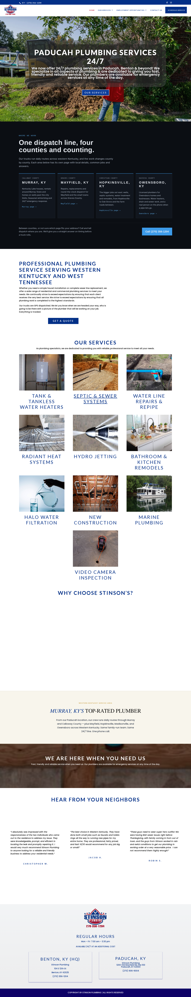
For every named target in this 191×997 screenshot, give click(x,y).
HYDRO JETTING (95, 456)
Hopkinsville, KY (114, 184)
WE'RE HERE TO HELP (95, 773)
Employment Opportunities (130, 10)
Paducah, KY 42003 (130, 966)
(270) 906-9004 (131, 970)
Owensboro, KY (152, 184)
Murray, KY (34, 182)
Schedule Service (176, 10)
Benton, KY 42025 (60, 972)
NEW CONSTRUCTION (95, 519)
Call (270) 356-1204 (157, 231)
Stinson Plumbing (60, 964)
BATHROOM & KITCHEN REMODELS (149, 462)
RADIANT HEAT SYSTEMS (42, 459)
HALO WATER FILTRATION (41, 519)
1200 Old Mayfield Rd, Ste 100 (130, 965)
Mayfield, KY (75, 182)
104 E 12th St (60, 968)
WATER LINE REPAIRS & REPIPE (149, 401)
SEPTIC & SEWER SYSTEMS (95, 398)
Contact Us (156, 10)
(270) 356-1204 (60, 976)
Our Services (104, 10)
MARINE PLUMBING (149, 519)
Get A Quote (63, 320)
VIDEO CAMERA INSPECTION (95, 574)
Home (92, 10)
